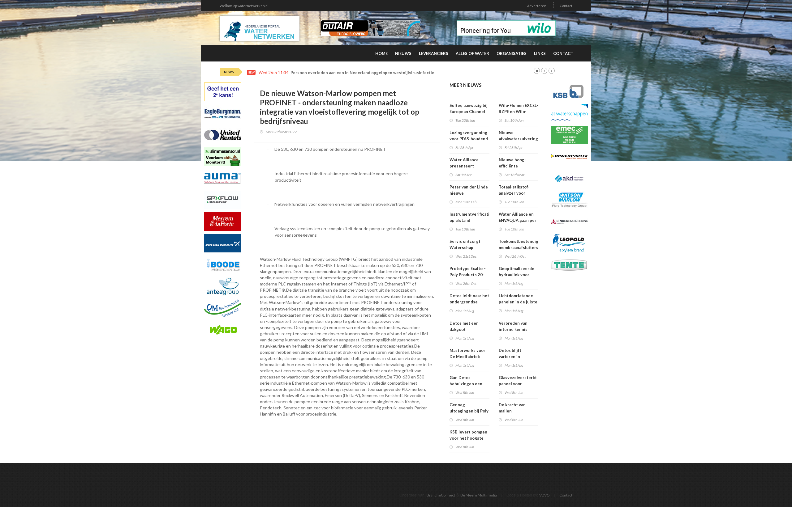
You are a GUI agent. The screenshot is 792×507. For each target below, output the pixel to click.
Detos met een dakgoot (464, 326)
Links (540, 53)
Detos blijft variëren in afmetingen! (511, 356)
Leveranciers (433, 53)
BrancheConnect (441, 495)
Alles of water (472, 53)
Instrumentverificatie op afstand (471, 217)
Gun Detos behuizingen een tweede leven (466, 383)
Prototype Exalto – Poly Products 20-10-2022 (468, 274)
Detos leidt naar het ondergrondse (469, 298)
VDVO (544, 495)
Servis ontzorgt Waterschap (465, 244)
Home (381, 53)
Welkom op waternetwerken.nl (244, 6)
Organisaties (512, 53)
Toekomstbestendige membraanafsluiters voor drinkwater (520, 247)
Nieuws (403, 53)
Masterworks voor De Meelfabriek (467, 353)
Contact (566, 6)
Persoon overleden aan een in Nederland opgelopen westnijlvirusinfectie (362, 72)
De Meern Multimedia (478, 495)
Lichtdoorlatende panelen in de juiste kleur (518, 302)
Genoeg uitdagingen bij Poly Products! (469, 411)
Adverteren (536, 6)
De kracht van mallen (512, 407)
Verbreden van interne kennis (513, 326)
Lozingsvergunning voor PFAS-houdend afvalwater (469, 138)
